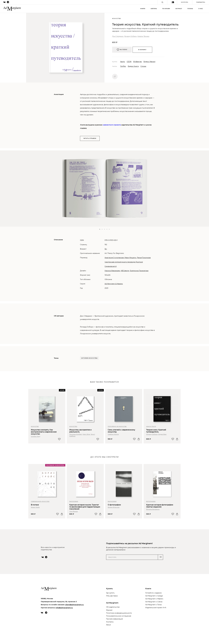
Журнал (178, 8)
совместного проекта (112, 125)
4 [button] (106, 229)
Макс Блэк (86, 434)
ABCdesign (125, 271)
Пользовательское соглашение (118, 616)
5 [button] (109, 229)
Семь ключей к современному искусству (121, 431)
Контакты (110, 622)
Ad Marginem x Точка (153, 605)
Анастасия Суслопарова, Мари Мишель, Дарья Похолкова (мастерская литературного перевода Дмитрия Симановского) (128, 262)
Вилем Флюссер (113, 507)
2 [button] (102, 229)
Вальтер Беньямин (153, 509)
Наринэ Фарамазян (112, 271)
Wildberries (137, 62)
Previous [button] (8, 188)
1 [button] (99, 229)
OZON (129, 62)
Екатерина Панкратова (139, 271)
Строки (143, 66)
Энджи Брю (162, 434)
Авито (122, 62)
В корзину (142, 49)
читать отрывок (89, 138)
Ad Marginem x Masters (154, 599)
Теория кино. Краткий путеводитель (156, 431)
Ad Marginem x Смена (153, 602)
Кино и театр (151, 426)
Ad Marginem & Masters (114, 284)
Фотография (150, 501)
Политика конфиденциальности (119, 613)
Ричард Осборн (130, 36)
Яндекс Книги (133, 66)
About (108, 625)
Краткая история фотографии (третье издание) (159, 506)
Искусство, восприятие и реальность (80, 431)
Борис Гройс (35, 507)
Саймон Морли (113, 434)
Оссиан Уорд (35, 436)
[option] (104, 188)
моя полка (184, 2)
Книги (142, 8)
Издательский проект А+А (155, 608)
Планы (190, 8)
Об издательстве (113, 607)
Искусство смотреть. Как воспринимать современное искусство (44, 432)
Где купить (110, 593)
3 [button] (104, 229)
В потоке (35, 505)
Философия (73, 501)
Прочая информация (114, 619)
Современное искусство (40, 501)
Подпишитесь (200, 2)
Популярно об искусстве (117, 426)
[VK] (42, 557)
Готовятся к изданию (153, 593)
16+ (106, 249)
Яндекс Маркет (149, 62)
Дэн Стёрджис (118, 36)
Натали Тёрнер (143, 36)
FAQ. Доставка (112, 596)
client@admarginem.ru (74, 605)
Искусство (35, 426)
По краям (166, 8)
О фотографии (114, 505)
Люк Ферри (73, 511)
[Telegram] (46, 557)
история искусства (89, 358)
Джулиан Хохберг (75, 434)
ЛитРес (123, 66)
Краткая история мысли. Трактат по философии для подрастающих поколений (84, 507)
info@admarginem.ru (64, 608)
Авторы (154, 8)
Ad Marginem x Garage (154, 596)
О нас (200, 8)
